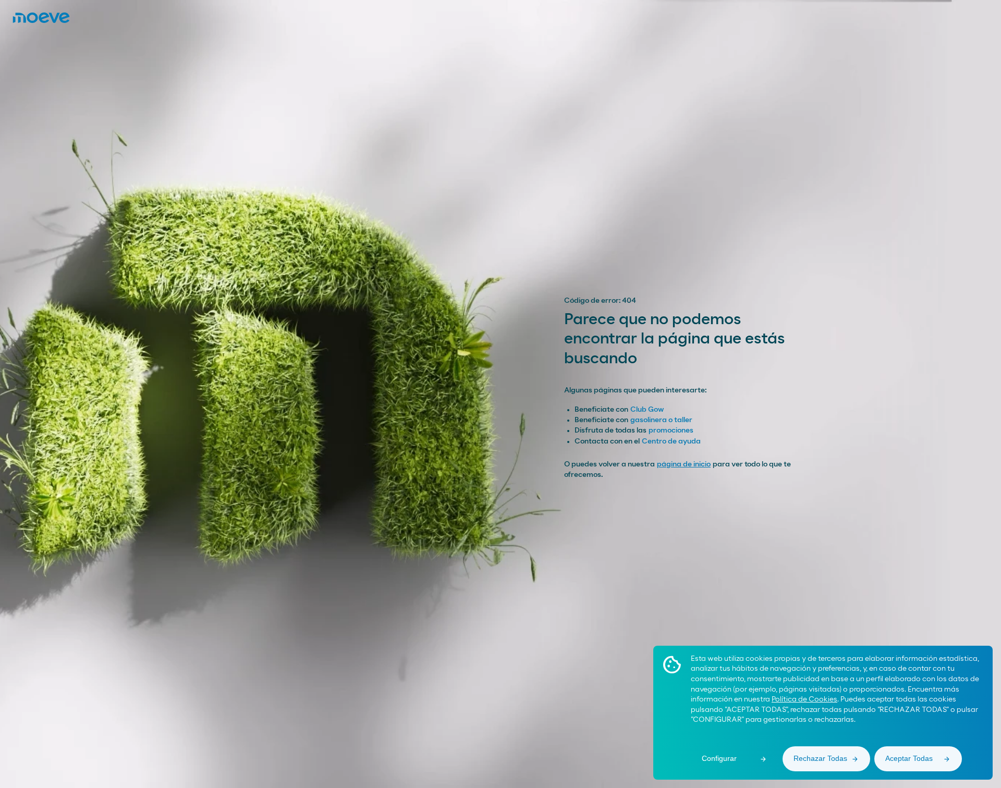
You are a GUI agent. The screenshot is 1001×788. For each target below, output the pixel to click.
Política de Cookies (804, 699)
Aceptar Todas (909, 758)
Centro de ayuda (671, 441)
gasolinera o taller (661, 420)
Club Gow (647, 409)
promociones (671, 430)
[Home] (41, 18)
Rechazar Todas (820, 758)
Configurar (719, 758)
